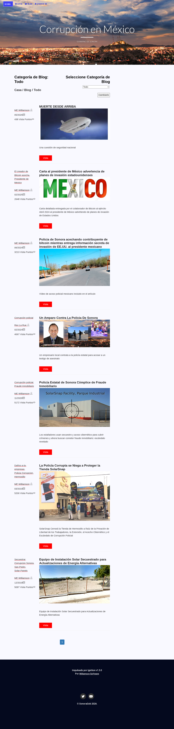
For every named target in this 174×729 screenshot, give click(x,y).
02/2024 (18, 329)
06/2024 (18, 247)
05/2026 (18, 115)
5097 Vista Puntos (23, 587)
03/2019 (18, 488)
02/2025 (18, 194)
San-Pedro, (20, 567)
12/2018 (18, 582)
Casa (18, 90)
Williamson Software (89, 674)
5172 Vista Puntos (23, 402)
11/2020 (18, 398)
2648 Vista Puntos (23, 199)
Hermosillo (19, 476)
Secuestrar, (20, 559)
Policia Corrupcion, (24, 473)
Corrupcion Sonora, (24, 563)
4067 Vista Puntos (23, 334)
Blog (27, 90)
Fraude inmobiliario (24, 386)
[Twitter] (83, 696)
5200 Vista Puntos (23, 493)
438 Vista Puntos (23, 119)
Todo (37, 90)
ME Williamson (22, 110)
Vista (45, 158)
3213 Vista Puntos (23, 252)
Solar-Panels (21, 570)
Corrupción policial (23, 318)
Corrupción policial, (24, 382)
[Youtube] (91, 696)
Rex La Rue (20, 325)
